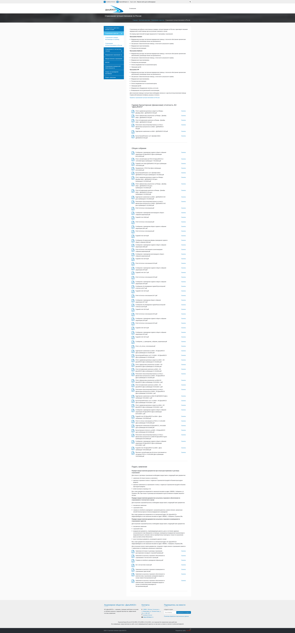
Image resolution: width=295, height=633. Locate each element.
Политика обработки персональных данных (176, 616)
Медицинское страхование (113, 55)
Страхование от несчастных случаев (113, 50)
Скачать (183, 111)
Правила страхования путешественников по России (145, 97)
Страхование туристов (157, 20)
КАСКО (107, 62)
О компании (132, 8)
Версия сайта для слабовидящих (146, 2)
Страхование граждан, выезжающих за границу (112, 38)
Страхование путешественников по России (113, 44)
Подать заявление (110, 77)
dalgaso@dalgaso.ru (124, 2)
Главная (135, 20)
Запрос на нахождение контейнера (111, 72)
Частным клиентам (144, 20)
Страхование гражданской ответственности (112, 67)
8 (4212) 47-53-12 (110, 2)
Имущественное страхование (113, 58)
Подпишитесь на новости (183, 612)
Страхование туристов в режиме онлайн (112, 28)
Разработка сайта (181, 630)
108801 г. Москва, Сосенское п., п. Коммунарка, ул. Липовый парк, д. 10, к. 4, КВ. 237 (151, 611)
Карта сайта (133, 2)
